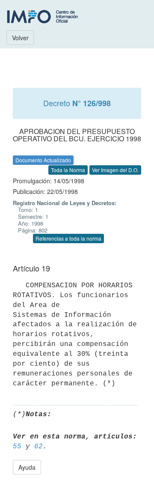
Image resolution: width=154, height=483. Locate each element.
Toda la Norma (68, 169)
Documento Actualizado (43, 160)
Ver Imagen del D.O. (115, 169)
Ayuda (27, 467)
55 (17, 446)
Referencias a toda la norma (68, 238)
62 (38, 446)
